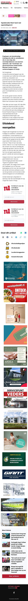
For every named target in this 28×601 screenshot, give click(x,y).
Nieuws (5, 7)
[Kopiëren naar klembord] (20, 237)
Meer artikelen (14, 576)
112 (11, 7)
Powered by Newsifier (14, 598)
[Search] (21, 3)
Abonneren (14, 201)
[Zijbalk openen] (1, 8)
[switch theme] (24, 3)
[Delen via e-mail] (24, 237)
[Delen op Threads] (3, 237)
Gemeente (17, 7)
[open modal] (26, 3)
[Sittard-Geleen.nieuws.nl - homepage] (6, 2)
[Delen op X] (11, 237)
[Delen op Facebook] (7, 237)
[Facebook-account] (14, 593)
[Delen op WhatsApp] (21, 232)
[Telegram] (16, 237)
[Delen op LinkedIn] (25, 232)
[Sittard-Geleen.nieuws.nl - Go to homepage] (14, 587)
